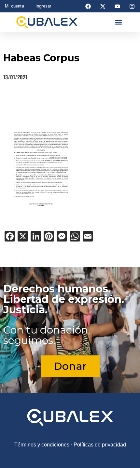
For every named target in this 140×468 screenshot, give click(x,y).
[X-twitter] (102, 6)
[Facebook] (87, 6)
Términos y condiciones (41, 444)
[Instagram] (132, 6)
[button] (118, 22)
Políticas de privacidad (100, 444)
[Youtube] (117, 6)
